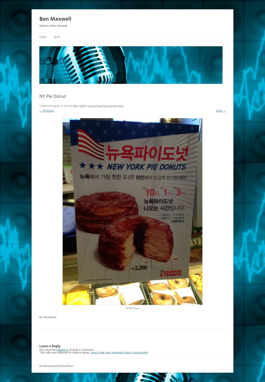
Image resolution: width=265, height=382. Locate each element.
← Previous (46, 111)
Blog (57, 37)
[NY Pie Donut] (132, 211)
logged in (62, 349)
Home (42, 37)
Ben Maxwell (55, 18)
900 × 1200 (79, 106)
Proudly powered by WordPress (56, 365)
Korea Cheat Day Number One (105, 106)
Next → (221, 111)
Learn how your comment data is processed (119, 352)
